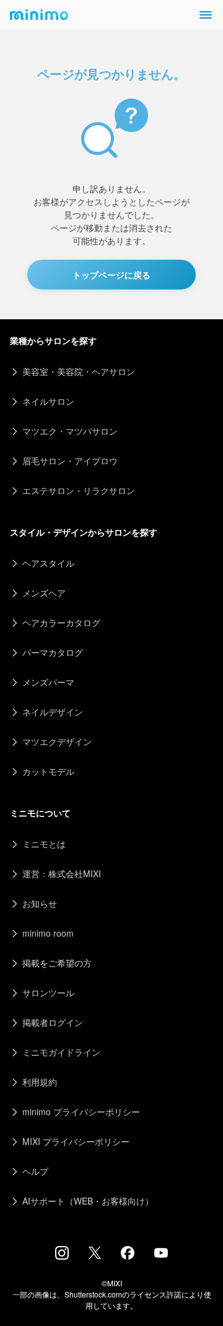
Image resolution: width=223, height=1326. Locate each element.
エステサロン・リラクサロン (78, 490)
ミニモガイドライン (61, 1052)
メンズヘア (44, 592)
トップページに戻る (111, 274)
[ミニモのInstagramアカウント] (62, 1256)
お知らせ (39, 903)
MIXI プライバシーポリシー (75, 1141)
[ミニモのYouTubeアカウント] (161, 1254)
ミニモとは (44, 844)
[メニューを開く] (205, 14)
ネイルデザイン (52, 711)
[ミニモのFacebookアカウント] (127, 1256)
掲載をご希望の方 (57, 963)
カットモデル (48, 771)
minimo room (48, 933)
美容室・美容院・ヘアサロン (78, 371)
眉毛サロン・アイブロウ (70, 460)
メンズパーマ (48, 682)
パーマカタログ (52, 652)
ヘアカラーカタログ (61, 622)
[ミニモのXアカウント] (95, 1255)
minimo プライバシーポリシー (81, 1111)
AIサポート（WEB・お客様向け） (88, 1201)
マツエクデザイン (57, 741)
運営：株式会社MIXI (61, 873)
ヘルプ (35, 1171)
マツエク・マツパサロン (70, 431)
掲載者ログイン (52, 1022)
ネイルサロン (48, 401)
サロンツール (48, 992)
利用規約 (39, 1082)
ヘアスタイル (48, 563)
